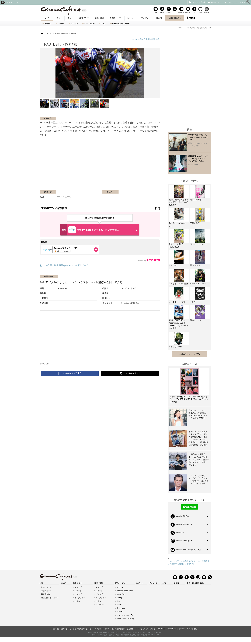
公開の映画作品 (145, 39)
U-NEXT (120, 612)
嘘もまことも (195, 320)
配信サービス (115, 18)
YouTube (187, 12)
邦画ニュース (46, 587)
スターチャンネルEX (125, 615)
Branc (190, 18)
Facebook (168, 12)
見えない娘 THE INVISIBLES (176, 245)
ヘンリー (194, 302)
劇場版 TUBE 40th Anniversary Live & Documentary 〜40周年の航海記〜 (178, 324)
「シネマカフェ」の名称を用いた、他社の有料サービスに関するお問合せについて (189, 562)
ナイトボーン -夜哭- (177, 302)
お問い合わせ (66, 629)
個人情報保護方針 (118, 629)
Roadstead (121, 608)
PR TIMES (161, 629)
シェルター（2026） (198, 283)
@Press (182, 629)
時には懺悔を (195, 199)
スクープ (47, 24)
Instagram (181, 12)
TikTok (162, 12)
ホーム (47, 18)
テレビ (70, 18)
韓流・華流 (99, 18)
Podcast (206, 12)
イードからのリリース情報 (145, 629)
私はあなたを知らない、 (177, 224)
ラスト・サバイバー (198, 244)
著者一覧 (55, 629)
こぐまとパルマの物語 (178, 283)
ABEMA (120, 587)
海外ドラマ (84, 18)
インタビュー (89, 24)
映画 (58, 18)
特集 (202, 583)
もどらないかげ (175, 346)
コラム (103, 24)
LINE (155, 12)
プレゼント (145, 18)
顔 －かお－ (195, 265)
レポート (61, 24)
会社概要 (130, 629)
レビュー (131, 18)
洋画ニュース (46, 591)
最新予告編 (45, 594)
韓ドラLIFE (100, 605)
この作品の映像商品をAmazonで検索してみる (65, 265)
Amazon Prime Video (125, 591)
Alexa (200, 12)
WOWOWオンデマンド (126, 619)
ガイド (164, 583)
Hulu (118, 601)
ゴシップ (74, 24)
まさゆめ (172, 265)
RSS (194, 12)
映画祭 (159, 18)
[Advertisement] (74, 167)
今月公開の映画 (174, 18)
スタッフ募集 (192, 629)
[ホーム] (42, 33)
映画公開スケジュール (121, 24)
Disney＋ (120, 598)
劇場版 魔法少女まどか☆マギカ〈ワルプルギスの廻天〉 (178, 202)
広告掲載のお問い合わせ (82, 629)
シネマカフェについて (101, 629)
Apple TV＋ (121, 594)
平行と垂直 (195, 223)
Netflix (119, 605)
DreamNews (171, 629)
